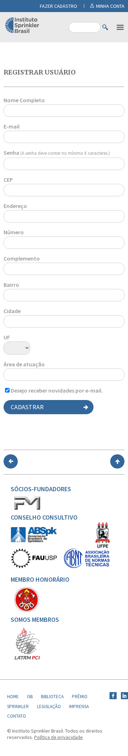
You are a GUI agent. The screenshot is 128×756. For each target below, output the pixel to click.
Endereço (15, 205)
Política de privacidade (58, 737)
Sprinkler (18, 706)
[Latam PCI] (27, 658)
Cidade (12, 310)
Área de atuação (24, 364)
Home (13, 697)
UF (7, 337)
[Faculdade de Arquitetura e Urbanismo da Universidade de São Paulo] (34, 566)
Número (14, 232)
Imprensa (79, 706)
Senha (57, 152)
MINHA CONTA (110, 6)
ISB (30, 697)
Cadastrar (27, 407)
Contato (16, 716)
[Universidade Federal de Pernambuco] (102, 546)
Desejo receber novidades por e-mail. (57, 390)
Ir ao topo (117, 461)
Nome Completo (24, 100)
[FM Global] (27, 508)
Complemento (22, 258)
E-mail (12, 126)
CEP (8, 179)
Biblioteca (52, 697)
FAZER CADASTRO (58, 6)
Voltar (11, 461)
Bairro (11, 284)
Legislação (49, 706)
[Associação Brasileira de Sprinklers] (34, 541)
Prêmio (79, 697)
